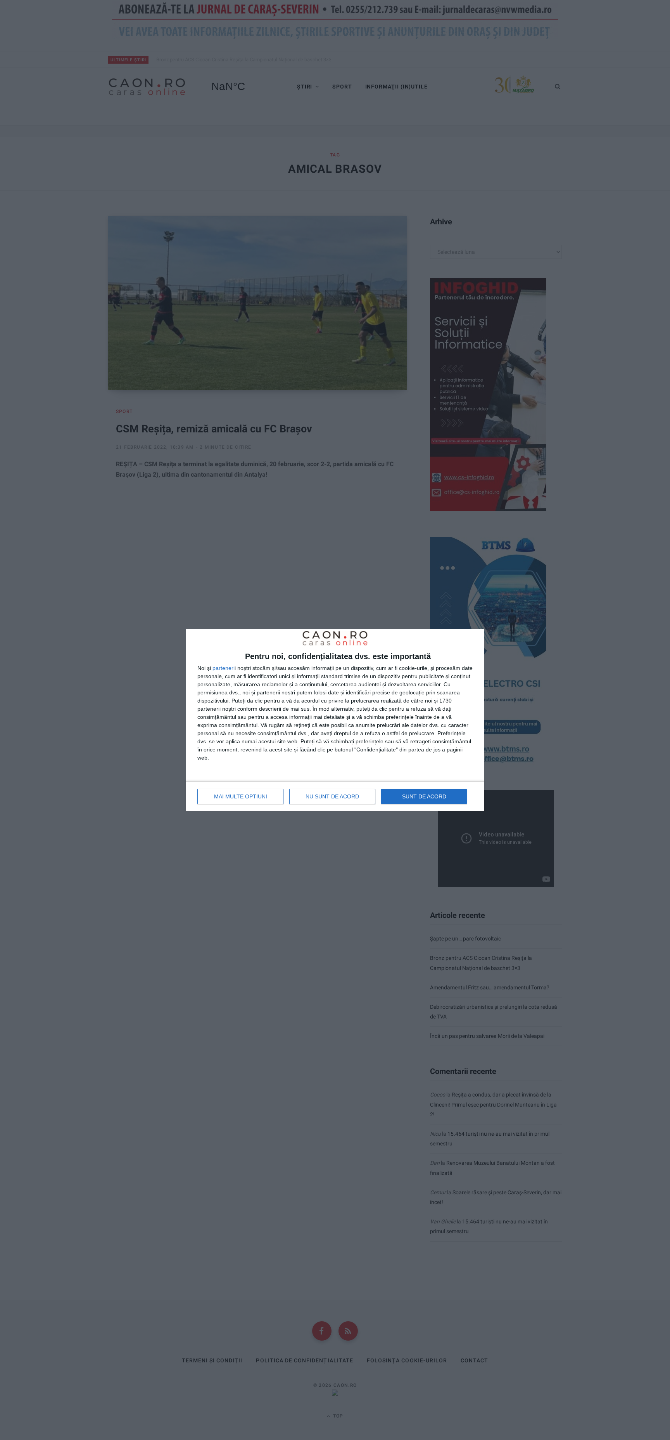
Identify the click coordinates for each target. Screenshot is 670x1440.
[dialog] (335, 720)
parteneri (223, 668)
